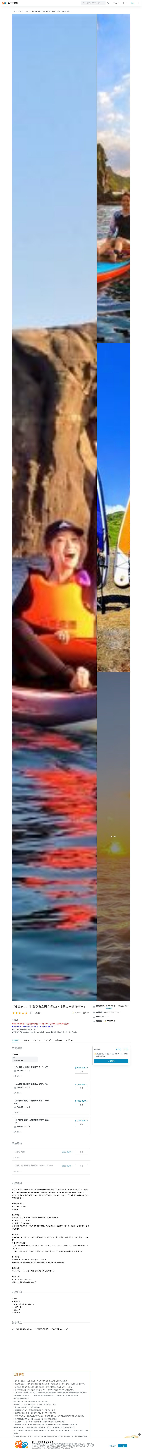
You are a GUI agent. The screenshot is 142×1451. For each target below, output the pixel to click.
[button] (125, 3)
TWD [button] (115, 3)
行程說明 (36, 1040)
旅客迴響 (69, 1040)
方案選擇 (15, 1040)
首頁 (13, 11)
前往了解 (112, 1446)
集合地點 (47, 1040)
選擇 (81, 1071)
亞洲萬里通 (111, 1021)
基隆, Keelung (23, 11)
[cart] (108, 2)
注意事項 (58, 1040)
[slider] (20, 1013)
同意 (122, 1446)
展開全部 (109, 1008)
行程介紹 (26, 1040)
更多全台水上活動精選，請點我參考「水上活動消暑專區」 (33, 1026)
